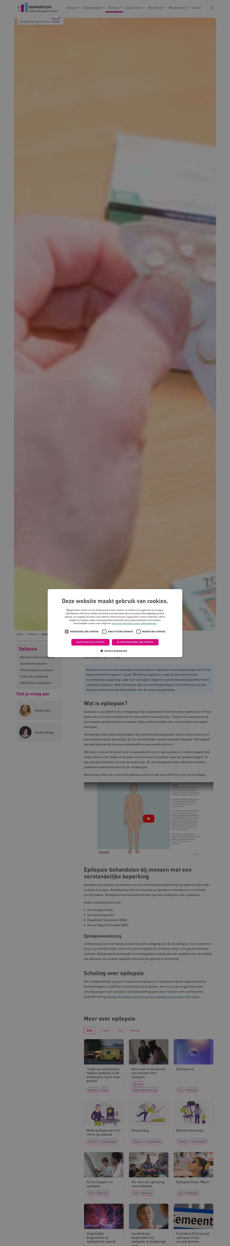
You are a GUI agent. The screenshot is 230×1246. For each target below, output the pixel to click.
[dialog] (115, 623)
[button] (115, 651)
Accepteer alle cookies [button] (90, 642)
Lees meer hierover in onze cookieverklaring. (134, 623)
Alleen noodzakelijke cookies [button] (135, 642)
